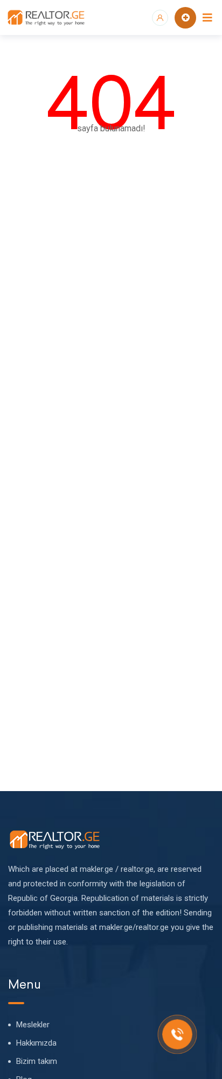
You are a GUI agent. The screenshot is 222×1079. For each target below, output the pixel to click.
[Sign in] (160, 18)
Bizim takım (36, 1061)
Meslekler (33, 1024)
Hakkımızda (36, 1043)
